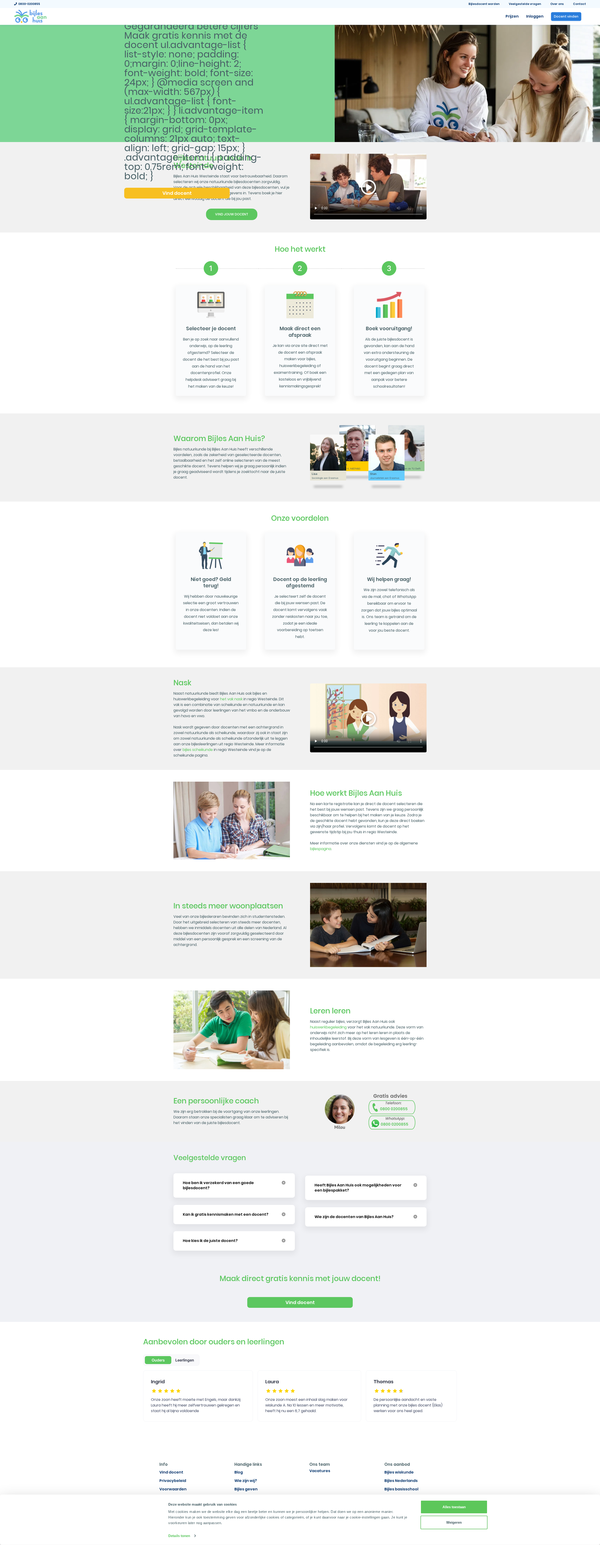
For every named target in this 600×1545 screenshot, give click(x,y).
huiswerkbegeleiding (328, 1027)
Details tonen (179, 1536)
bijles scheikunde (198, 749)
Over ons (557, 4)
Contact (579, 4)
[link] (30, 16)
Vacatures (319, 1471)
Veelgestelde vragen (525, 4)
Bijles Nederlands (401, 1480)
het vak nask (231, 699)
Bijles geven (246, 1489)
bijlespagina (320, 848)
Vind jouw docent (231, 214)
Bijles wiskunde (399, 1472)
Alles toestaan (454, 1507)
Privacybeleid (172, 1480)
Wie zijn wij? (245, 1480)
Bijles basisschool (401, 1489)
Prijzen (512, 16)
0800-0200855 (28, 4)
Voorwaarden (173, 1489)
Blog (238, 1472)
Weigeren (454, 1522)
